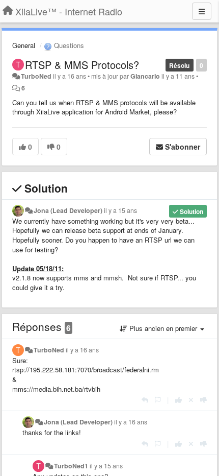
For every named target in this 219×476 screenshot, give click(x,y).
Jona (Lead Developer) (68, 210)
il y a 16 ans (82, 349)
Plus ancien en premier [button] (163, 328)
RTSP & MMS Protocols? (82, 64)
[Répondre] (145, 399)
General (23, 45)
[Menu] (201, 11)
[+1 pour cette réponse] (178, 399)
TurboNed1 (71, 465)
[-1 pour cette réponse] (203, 399)
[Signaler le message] (157, 399)
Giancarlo (145, 76)
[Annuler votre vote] (191, 399)
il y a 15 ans (120, 210)
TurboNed (36, 76)
